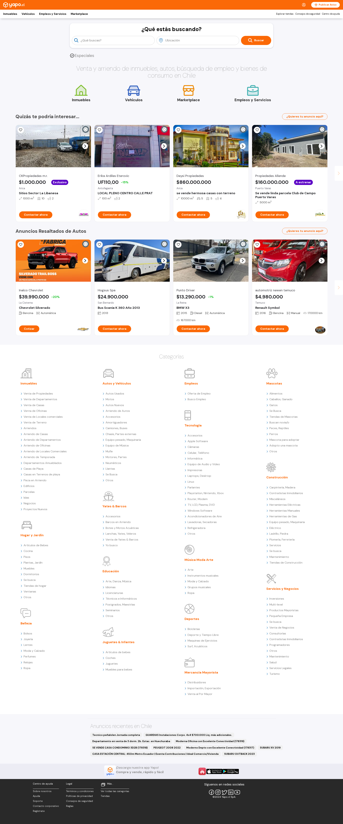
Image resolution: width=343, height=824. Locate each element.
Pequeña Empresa (281, 616)
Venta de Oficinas (35, 411)
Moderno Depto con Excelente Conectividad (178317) (220, 747)
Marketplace (79, 14)
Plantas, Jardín (33, 562)
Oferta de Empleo (199, 393)
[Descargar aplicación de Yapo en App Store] (214, 771)
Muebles (29, 568)
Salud (273, 662)
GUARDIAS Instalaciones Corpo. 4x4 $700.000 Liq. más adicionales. (189, 735)
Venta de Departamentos (40, 399)
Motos (110, 399)
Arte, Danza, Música (118, 581)
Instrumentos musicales (203, 575)
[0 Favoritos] (21, 130)
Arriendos (30, 428)
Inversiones (276, 599)
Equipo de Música (117, 445)
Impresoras (195, 470)
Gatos (273, 405)
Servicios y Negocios (282, 589)
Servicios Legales (280, 668)
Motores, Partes (116, 457)
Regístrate (39, 811)
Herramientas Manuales (284, 511)
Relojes (28, 662)
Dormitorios (31, 574)
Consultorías (277, 633)
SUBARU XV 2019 (270, 747)
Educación (111, 571)
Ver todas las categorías (115, 791)
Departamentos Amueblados (43, 463)
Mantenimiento (279, 557)
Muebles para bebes (119, 669)
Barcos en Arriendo (118, 522)
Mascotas (274, 383)
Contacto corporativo (46, 806)
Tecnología (193, 425)
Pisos (27, 557)
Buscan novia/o (279, 422)
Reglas (69, 806)
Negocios (30, 503)
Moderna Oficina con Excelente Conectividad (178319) (210, 741)
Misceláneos (277, 499)
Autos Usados (115, 393)
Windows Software (200, 511)
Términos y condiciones (80, 791)
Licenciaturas (114, 593)
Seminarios (113, 610)
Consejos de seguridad (307, 13)
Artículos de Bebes (36, 545)
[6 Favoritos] (257, 130)
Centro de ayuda (331, 13)
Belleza (26, 623)
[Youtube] (237, 792)
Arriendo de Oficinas (37, 445)
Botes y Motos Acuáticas (122, 528)
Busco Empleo (197, 399)
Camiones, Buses (116, 428)
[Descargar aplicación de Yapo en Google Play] (231, 771)
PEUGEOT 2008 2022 (167, 747)
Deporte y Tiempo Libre (203, 635)
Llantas (110, 469)
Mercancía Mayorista (201, 672)
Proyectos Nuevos (35, 509)
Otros (27, 597)
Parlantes (194, 487)
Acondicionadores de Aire (205, 516)
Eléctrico (275, 528)
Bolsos (28, 633)
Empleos (191, 383)
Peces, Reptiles (279, 428)
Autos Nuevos (115, 405)
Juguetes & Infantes (119, 642)
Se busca (30, 580)
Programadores (279, 645)
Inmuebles (10, 14)
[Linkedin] (231, 792)
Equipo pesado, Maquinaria (123, 440)
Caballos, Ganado (280, 399)
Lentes (28, 645)
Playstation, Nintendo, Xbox (206, 493)
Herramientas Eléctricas (284, 505)
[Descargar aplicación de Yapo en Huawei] (202, 771)
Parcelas (29, 492)
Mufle (109, 451)
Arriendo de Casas (36, 434)
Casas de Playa (33, 469)
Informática (195, 458)
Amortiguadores (116, 422)
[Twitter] (224, 792)
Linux (191, 482)
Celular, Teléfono (198, 453)
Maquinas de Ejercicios (202, 640)
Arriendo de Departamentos (42, 440)
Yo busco (112, 545)
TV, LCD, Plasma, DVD (201, 505)
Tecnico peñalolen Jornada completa (116, 735)
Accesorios (113, 417)
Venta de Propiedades (38, 393)
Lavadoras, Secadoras (202, 522)
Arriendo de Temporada (39, 457)
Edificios (29, 486)
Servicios (275, 545)
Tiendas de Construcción (285, 562)
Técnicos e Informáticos (121, 599)
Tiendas (105, 796)
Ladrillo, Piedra (278, 534)
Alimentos (275, 393)
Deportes (192, 619)
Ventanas (30, 591)
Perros (273, 434)
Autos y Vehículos (117, 383)
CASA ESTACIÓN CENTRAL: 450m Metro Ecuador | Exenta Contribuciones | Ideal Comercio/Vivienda (155, 753)
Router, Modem (198, 499)
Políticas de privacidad (79, 796)
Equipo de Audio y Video (204, 464)
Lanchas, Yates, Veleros (121, 534)
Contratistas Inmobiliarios (286, 493)
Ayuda (36, 796)
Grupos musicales (199, 587)
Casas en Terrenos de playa (42, 474)
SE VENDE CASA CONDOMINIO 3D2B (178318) (120, 747)
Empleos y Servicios (52, 14)
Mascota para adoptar (284, 440)
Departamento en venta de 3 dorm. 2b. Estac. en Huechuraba (131, 741)
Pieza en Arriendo (35, 480)
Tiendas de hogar (35, 586)
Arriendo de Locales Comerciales (45, 451)
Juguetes (112, 663)
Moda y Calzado (34, 651)
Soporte (38, 801)
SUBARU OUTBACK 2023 (239, 753)
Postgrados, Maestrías (120, 604)
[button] (85, 146)
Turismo (274, 674)
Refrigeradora (196, 528)
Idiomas (111, 587)
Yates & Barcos (114, 506)
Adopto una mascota (283, 445)
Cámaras (193, 447)
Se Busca (111, 474)
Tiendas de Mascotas (283, 417)
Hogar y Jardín (32, 535)
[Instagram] (218, 792)
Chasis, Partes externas (121, 434)
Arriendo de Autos (118, 411)
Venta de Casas (34, 405)
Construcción (277, 477)
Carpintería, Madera (282, 487)
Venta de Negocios (281, 627)
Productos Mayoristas (284, 610)
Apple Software (198, 441)
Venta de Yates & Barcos (122, 539)
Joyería (28, 639)
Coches (111, 658)
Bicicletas (194, 629)
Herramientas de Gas (283, 516)
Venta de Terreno (35, 422)
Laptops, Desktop (199, 476)
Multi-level (276, 604)
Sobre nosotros (42, 791)
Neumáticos (113, 463)
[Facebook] (211, 792)
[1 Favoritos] (99, 130)
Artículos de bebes (118, 652)
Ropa (27, 668)
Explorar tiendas (285, 13)
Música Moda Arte (199, 560)
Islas (26, 497)
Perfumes (30, 656)
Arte (190, 570)
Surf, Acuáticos (197, 646)
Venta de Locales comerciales (43, 417)
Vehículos (28, 14)
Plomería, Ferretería (282, 539)
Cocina (28, 551)
